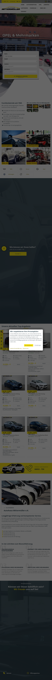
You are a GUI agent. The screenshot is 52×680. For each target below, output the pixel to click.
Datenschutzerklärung (16, 348)
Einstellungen (38, 345)
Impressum (25, 348)
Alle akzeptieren (28, 345)
